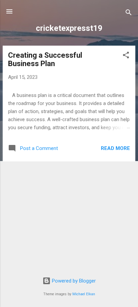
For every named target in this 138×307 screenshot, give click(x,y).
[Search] (129, 13)
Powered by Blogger (73, 281)
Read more (115, 148)
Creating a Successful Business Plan (45, 59)
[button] (126, 56)
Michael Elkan (83, 294)
